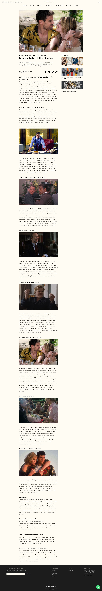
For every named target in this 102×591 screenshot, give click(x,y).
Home (25, 5)
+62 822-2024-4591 (88, 575)
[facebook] (46, 72)
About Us (68, 5)
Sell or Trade (54, 573)
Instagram (71, 570)
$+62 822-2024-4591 (17, 2)
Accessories (49, 5)
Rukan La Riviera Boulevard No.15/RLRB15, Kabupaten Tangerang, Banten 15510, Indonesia (89, 572)
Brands (32, 5)
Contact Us (54, 570)
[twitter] (49, 72)
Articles (76, 5)
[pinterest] (53, 72)
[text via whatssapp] (98, 587)
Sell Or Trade (59, 5)
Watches (39, 5)
